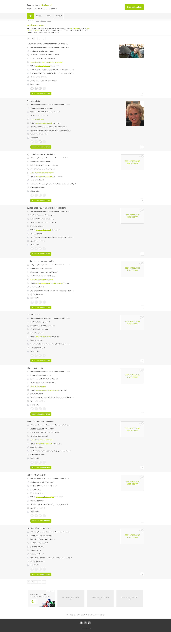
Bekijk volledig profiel (41, 93)
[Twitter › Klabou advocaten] (32, 408)
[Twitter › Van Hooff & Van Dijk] (32, 515)
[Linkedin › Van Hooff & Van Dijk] (40, 515)
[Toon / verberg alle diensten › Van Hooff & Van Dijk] (60, 504)
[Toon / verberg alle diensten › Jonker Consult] (60, 344)
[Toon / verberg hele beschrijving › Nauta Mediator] (60, 127)
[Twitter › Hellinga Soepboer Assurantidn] (32, 302)
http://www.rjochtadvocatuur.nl (44, 176)
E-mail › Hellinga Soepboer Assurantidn (41, 279)
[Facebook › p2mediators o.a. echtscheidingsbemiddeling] (36, 248)
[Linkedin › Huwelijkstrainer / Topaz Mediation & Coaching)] (40, 88)
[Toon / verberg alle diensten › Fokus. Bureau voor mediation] (60, 451)
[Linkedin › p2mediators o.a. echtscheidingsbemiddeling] (40, 248)
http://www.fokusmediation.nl (44, 443)
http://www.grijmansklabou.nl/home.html (47, 390)
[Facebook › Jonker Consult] (36, 355)
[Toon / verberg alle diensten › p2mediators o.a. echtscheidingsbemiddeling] (60, 237)
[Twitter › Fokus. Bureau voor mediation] (32, 462)
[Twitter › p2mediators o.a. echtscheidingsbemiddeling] (32, 248)
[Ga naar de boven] (142, 93)
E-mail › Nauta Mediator (37, 119)
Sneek (39, 375)
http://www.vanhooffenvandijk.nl (45, 497)
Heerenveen (40, 108)
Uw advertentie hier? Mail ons (70, 598)
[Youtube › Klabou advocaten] (44, 408)
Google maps (49, 51)
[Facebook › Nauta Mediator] (36, 141)
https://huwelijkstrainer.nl (43, 66)
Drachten (39, 535)
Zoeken (48, 16)
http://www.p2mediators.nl (43, 230)
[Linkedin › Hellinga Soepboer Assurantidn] (40, 302)
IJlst (38, 322)
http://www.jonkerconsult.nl (43, 336)
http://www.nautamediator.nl (44, 123)
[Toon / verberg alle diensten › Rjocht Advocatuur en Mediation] (60, 184)
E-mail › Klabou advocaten (38, 386)
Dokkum (39, 268)
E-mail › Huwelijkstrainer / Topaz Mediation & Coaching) (46, 62)
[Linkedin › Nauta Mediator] (40, 141)
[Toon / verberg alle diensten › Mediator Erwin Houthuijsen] (60, 558)
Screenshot (55, 66)
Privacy (89, 628)
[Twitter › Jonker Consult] (32, 355)
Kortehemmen (41, 161)
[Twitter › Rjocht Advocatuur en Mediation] (32, 195)
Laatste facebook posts (49, 80)
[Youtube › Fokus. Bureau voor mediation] (44, 462)
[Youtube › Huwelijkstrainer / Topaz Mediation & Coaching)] (44, 88)
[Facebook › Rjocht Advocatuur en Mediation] (36, 195)
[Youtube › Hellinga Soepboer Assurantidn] (44, 302)
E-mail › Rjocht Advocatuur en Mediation (42, 172)
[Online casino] (42, 599)
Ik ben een (134, 7)
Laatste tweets (35, 80)
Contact (59, 16)
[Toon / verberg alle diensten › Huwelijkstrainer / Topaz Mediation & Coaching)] (60, 73)
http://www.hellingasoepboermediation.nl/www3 (49, 283)
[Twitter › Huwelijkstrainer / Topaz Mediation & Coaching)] (32, 88)
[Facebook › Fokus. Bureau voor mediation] (36, 462)
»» (43, 39)
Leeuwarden (40, 51)
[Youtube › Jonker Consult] (44, 355)
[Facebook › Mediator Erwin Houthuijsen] (36, 569)
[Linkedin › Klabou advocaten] (40, 408)
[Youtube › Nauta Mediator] (44, 141)
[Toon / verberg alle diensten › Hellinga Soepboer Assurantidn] (60, 291)
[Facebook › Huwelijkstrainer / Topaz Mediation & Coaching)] (36, 88)
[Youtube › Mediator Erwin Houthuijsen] (44, 569)
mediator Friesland (75, 28)
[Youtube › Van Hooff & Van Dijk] (44, 515)
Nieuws (38, 16)
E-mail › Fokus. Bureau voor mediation (41, 440)
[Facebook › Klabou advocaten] (36, 408)
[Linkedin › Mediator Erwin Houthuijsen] (40, 569)
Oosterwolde (40, 482)
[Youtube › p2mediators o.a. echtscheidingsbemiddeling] (44, 248)
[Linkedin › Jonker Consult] (40, 355)
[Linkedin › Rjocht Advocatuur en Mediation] (40, 195)
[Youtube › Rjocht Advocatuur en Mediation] (44, 195)
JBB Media (83, 628)
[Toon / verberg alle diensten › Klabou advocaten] (60, 398)
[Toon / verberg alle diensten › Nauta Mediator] (60, 130)
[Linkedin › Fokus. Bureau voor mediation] (40, 462)
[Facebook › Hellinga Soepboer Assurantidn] (36, 302)
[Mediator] (30, 16)
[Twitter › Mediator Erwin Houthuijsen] (32, 569)
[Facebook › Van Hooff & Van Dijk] (36, 515)
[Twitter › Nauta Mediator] (32, 141)
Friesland (33, 51)
